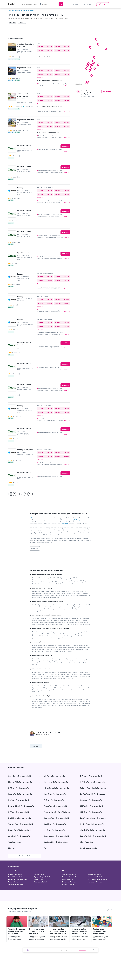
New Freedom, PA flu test (70, 877)
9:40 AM (66, 50)
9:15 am (40, 299)
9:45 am (57, 299)
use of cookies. (82, 950)
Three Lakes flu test (40, 882)
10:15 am (40, 303)
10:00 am (66, 299)
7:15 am (41, 190)
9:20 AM (57, 50)
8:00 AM (40, 70)
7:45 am (57, 190)
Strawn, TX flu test (68, 884)
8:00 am (66, 190)
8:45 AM (57, 96)
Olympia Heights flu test (42, 877)
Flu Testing (31, 10)
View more (40, 54)
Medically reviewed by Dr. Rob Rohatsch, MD (48, 733)
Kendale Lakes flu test (15, 874)
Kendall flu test (39, 874)
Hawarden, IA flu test (95, 882)
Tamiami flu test (13, 882)
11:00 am (66, 303)
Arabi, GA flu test (68, 879)
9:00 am (66, 194)
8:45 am (57, 194)
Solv (9, 10)
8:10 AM (49, 70)
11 (29, 494)
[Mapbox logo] (78, 84)
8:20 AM (57, 70)
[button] (90, 47)
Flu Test (20, 10)
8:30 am (49, 194)
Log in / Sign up (102, 4)
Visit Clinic (65, 146)
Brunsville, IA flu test (69, 882)
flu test (33, 518)
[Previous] (108, 910)
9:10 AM (49, 50)
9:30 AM (49, 100)
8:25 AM (40, 47)
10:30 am (49, 303)
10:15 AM (66, 100)
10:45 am (57, 303)
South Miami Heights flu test (17, 879)
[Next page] (32, 494)
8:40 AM (57, 47)
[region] (94, 61)
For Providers (87, 4)
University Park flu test (15, 884)
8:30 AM (49, 47)
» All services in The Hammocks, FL (20, 856)
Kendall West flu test (15, 877)
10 (25, 494)
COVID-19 (65, 524)
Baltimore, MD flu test (69, 874)
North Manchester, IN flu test (98, 879)
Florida (25, 10)
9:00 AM (40, 50)
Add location (107, 91)
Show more (67, 111)
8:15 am (40, 194)
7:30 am (49, 190)
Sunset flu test (38, 879)
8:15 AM (40, 96)
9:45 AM (57, 100)
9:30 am (49, 299)
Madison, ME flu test (95, 877)
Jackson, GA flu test (94, 874)
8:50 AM (66, 47)
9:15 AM (40, 100)
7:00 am (49, 276)
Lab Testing (14, 10)
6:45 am (40, 276)
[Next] (112, 910)
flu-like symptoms (79, 520)
